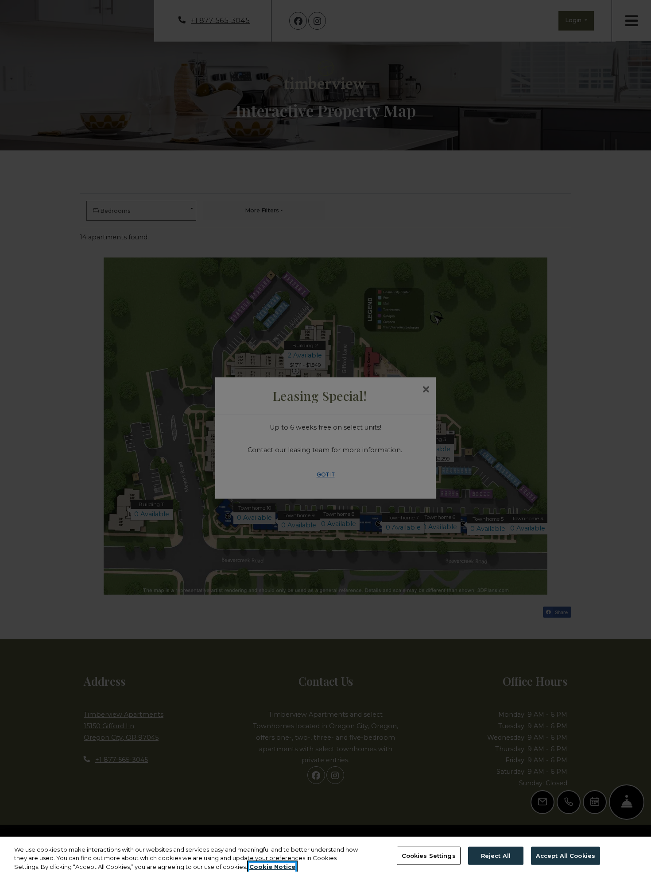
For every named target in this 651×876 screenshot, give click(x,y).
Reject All (496, 855)
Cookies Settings (429, 855)
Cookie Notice (272, 866)
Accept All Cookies (565, 855)
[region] (325, 856)
